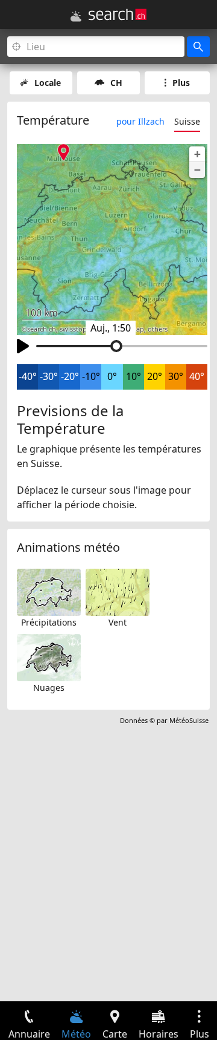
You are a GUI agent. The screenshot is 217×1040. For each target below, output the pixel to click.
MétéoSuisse (189, 720)
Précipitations (49, 622)
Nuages (48, 687)
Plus (181, 82)
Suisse (187, 121)
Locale (47, 82)
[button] (197, 154)
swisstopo (75, 329)
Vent (117, 622)
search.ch (41, 329)
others (158, 329)
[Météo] (76, 16)
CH (116, 82)
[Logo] (117, 14)
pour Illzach (140, 121)
